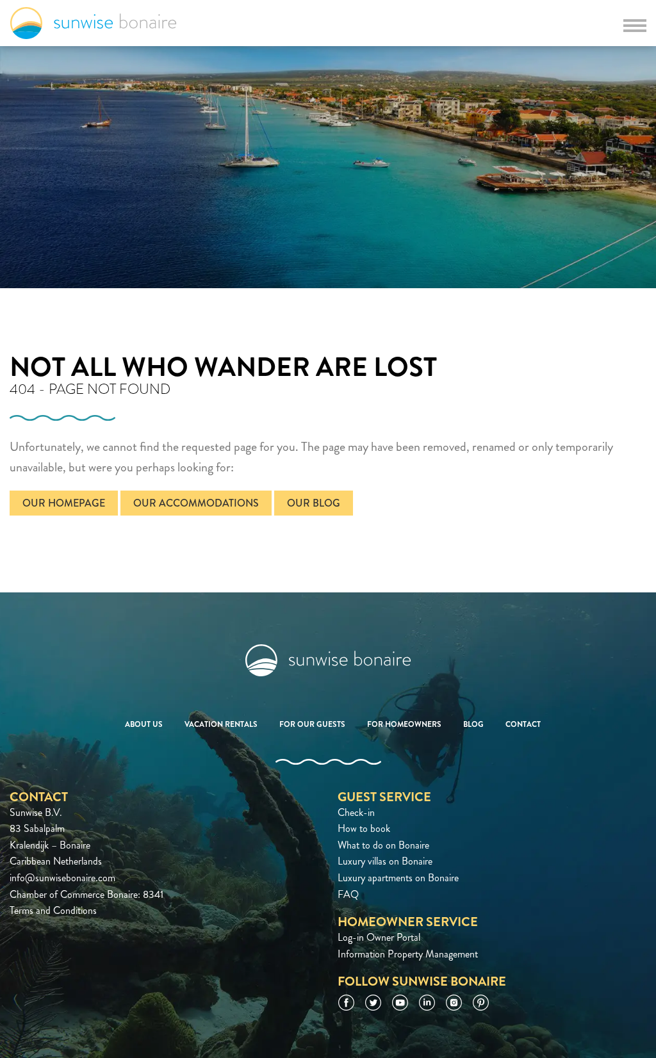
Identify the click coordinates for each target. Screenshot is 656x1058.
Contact (523, 724)
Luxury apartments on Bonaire (398, 877)
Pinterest (480, 1002)
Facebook (346, 1002)
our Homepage (63, 503)
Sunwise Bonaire (93, 23)
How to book (364, 828)
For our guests (312, 724)
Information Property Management (408, 954)
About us (144, 724)
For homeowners (404, 724)
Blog (473, 724)
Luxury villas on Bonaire (385, 861)
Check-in (356, 812)
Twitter (373, 1002)
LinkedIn (427, 1002)
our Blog (313, 503)
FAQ (348, 894)
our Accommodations (196, 503)
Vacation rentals (221, 724)
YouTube (400, 1002)
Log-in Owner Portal (379, 937)
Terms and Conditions (53, 910)
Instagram (454, 1002)
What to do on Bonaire (383, 845)
